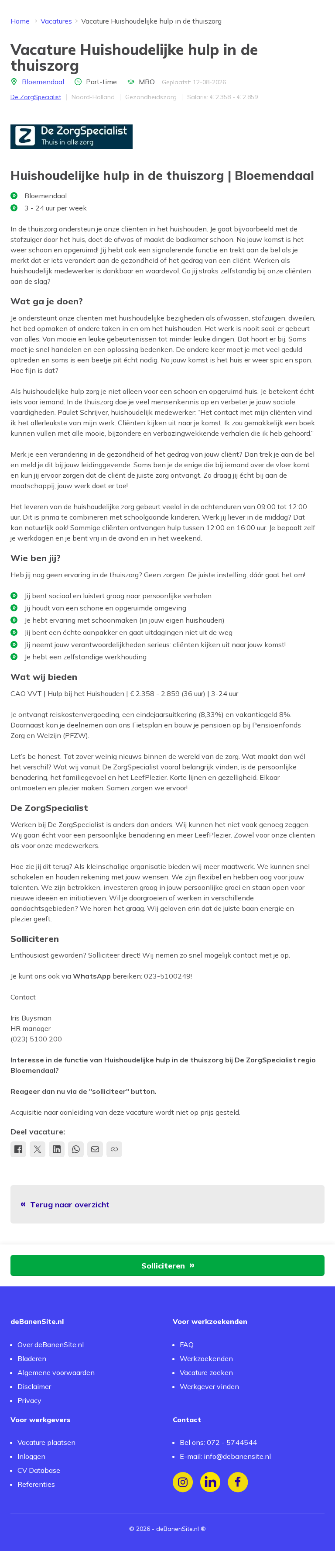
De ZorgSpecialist (35, 97)
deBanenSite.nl (177, 1529)
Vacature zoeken (206, 1372)
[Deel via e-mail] (95, 1149)
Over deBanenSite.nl (50, 1344)
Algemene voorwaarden (56, 1372)
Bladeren (31, 1358)
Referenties (36, 1484)
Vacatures (56, 21)
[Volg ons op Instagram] (183, 1482)
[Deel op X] (37, 1149)
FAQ (187, 1344)
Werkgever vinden (209, 1386)
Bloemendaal (43, 81)
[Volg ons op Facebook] (238, 1482)
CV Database (38, 1470)
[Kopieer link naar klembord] (114, 1149)
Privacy (29, 1400)
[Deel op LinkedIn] (57, 1149)
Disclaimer (34, 1386)
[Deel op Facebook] (18, 1149)
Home (20, 21)
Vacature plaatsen (46, 1442)
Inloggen (31, 1456)
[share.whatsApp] (76, 1149)
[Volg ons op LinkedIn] (210, 1482)
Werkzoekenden (206, 1358)
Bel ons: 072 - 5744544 (218, 1442)
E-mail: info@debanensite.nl (225, 1456)
